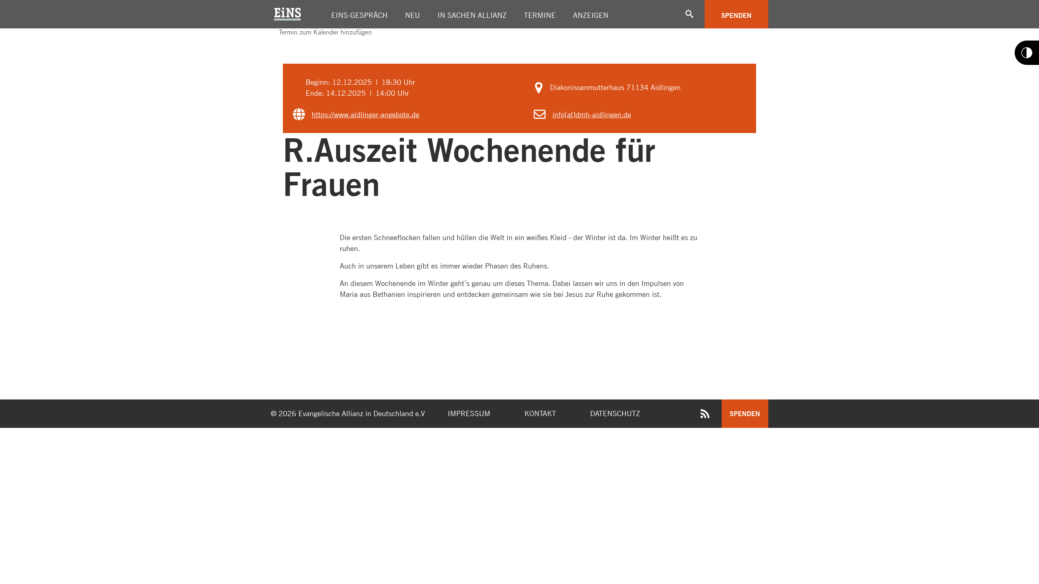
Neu (412, 15)
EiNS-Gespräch (359, 15)
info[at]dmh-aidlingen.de (591, 114)
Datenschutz (615, 413)
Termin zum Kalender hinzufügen (324, 32)
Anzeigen (590, 15)
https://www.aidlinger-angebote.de (365, 114)
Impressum (469, 413)
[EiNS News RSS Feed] (705, 415)
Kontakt (540, 413)
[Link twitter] (279, 39)
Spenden (736, 15)
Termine (540, 15)
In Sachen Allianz (472, 15)
